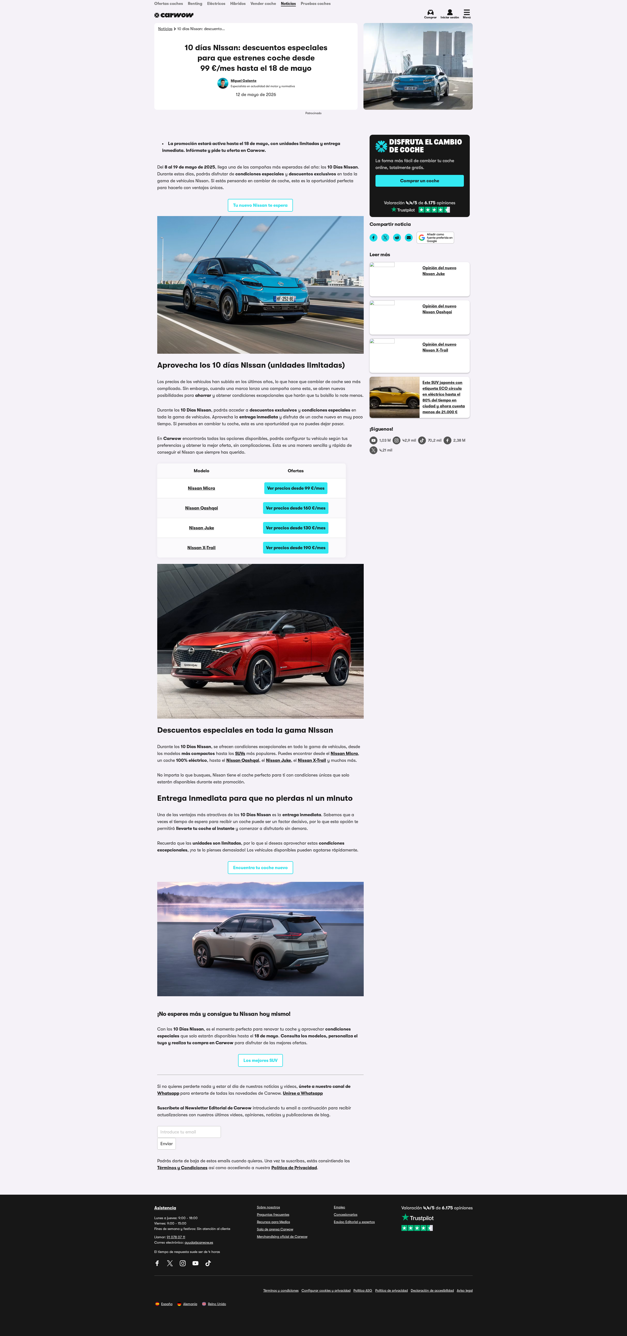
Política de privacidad (391, 1290)
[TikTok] (208, 1265)
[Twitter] (170, 1265)
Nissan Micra (201, 488)
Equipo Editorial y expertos (354, 1222)
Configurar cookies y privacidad (325, 1290)
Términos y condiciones (281, 1290)
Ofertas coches (168, 3)
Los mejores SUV (260, 1060)
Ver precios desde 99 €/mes (296, 488)
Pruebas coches (316, 3)
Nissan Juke (201, 527)
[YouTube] (196, 1265)
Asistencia (165, 1207)
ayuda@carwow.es (199, 1242)
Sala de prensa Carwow (275, 1229)
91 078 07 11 (176, 1237)
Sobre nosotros (268, 1207)
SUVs (240, 753)
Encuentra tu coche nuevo (260, 867)
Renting (195, 3)
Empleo (339, 1207)
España (166, 1304)
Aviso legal (465, 1290)
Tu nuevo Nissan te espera (260, 205)
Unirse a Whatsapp (303, 1093)
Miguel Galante (243, 81)
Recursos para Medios (273, 1222)
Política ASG (362, 1290)
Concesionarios (345, 1214)
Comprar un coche (419, 180)
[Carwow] (173, 15)
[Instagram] (183, 1265)
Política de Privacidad (294, 1167)
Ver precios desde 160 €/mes (296, 508)
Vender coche (263, 3)
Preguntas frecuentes (273, 1214)
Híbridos (238, 3)
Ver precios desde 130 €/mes (296, 527)
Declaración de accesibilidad (432, 1290)
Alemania (190, 1304)
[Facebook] (157, 1265)
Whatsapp (168, 1093)
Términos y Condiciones (182, 1167)
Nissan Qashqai (201, 508)
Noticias (288, 3)
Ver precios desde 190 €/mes (296, 547)
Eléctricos (216, 3)
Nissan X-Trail (201, 547)
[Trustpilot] (420, 210)
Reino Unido (217, 1304)
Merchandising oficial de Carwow (282, 1237)
